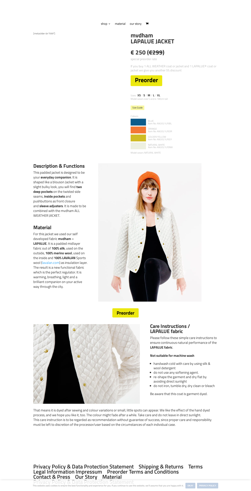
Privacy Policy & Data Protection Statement (83, 466)
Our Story (86, 477)
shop (104, 24)
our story (136, 24)
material (120, 24)
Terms (195, 466)
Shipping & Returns (161, 466)
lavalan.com (50, 262)
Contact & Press (51, 477)
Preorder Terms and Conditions (143, 471)
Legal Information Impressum (67, 471)
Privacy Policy (207, 486)
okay (190, 486)
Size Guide (137, 107)
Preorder (125, 312)
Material (112, 477)
